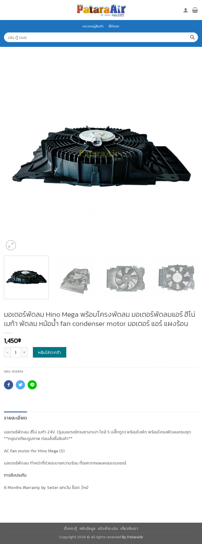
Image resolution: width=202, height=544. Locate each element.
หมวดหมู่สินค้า (93, 26)
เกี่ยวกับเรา (129, 528)
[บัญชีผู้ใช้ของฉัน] (185, 10)
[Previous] (14, 154)
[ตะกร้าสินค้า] (195, 10)
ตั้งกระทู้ (70, 528)
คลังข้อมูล (87, 528)
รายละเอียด (15, 417)
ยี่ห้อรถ (114, 26)
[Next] (187, 154)
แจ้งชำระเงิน (108, 528)
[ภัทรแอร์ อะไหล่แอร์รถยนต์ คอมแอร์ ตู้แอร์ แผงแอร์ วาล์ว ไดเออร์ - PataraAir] (101, 10)
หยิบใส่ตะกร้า (49, 352)
